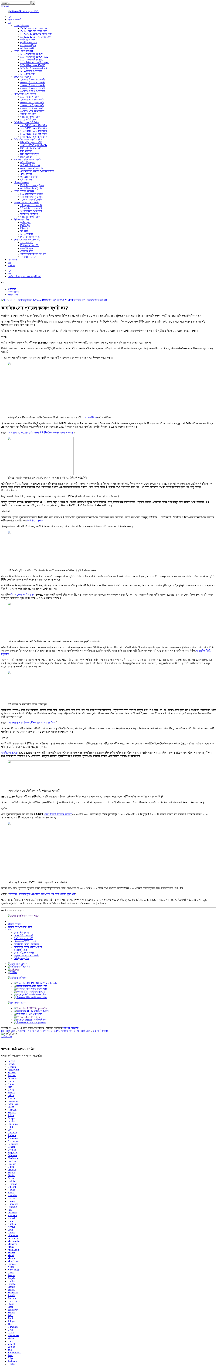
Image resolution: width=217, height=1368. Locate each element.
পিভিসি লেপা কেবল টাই (29, 245)
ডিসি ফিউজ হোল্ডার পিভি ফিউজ (26, 122)
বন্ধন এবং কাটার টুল (28, 256)
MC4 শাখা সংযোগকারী (23, 76)
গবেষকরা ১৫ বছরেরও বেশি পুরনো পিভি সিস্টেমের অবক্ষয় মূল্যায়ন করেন (41, 432)
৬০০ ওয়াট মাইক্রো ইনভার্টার (31, 196)
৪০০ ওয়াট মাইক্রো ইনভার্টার (31, 194)
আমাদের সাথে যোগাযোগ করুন (20, 927)
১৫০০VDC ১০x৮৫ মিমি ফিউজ (33, 131)
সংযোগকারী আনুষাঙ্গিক (29, 214)
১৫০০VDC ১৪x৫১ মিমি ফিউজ (33, 134)
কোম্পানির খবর (13, 291)
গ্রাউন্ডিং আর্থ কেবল (28, 114)
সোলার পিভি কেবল (21, 25)
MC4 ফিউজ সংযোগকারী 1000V (34, 62)
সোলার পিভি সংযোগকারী (23, 51)
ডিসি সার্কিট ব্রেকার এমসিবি (31, 142)
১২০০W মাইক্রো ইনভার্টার (31, 199)
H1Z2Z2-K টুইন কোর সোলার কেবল (35, 36)
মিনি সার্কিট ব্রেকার (84, 1030)
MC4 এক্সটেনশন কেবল (29, 96)
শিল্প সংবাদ (12, 289)
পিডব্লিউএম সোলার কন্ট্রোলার (32, 185)
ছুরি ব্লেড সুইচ (26, 179)
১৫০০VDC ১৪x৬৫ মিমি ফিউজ (33, 136)
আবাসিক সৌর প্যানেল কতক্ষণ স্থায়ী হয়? (24, 276)
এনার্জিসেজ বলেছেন (9, 752)
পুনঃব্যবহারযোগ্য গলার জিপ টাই (33, 254)
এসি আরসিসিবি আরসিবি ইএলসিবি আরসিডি (37, 171)
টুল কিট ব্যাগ (25, 222)
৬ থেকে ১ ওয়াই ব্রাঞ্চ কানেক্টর (32, 111)
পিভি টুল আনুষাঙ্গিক (21, 219)
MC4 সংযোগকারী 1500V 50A (34, 56)
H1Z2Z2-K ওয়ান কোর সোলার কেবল (36, 34)
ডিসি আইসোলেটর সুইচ (29, 154)
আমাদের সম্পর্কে (14, 19)
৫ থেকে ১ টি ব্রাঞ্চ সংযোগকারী (32, 88)
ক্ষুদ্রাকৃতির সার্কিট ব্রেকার (45, 1030)
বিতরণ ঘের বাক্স (26, 156)
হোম (9, 16)
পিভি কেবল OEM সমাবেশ (25, 94)
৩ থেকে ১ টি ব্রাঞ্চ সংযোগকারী (32, 82)
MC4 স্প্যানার (26, 234)
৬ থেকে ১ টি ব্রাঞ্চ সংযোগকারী (32, 91)
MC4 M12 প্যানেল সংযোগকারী (33, 68)
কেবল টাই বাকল (26, 251)
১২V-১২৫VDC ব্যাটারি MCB (33, 145)
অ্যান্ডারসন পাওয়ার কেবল (30, 116)
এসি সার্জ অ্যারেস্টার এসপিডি (32, 168)
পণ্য (9, 22)
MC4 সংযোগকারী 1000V (31, 54)
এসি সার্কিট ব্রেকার (27, 162)
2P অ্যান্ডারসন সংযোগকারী (31, 208)
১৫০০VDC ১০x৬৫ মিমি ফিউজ (33, 128)
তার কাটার (24, 231)
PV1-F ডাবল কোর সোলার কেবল (33, 31)
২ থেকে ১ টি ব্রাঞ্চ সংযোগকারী (32, 79)
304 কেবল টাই (26, 242)
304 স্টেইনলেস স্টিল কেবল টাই (27, 239)
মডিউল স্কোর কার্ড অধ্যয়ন (22, 594)
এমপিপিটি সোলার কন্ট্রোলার (31, 188)
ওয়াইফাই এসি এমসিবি (29, 176)
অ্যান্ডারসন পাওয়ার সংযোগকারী (26, 202)
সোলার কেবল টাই (27, 48)
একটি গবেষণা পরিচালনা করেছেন (58, 814)
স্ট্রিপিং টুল (24, 228)
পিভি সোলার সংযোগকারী (65, 1030)
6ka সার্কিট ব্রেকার (100, 1030)
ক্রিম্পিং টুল (25, 225)
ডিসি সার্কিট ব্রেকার (8, 1030)
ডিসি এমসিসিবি (26, 151)
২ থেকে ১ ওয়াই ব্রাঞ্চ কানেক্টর (32, 99)
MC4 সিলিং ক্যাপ (27, 74)
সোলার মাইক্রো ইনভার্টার (24, 191)
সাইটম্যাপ (75, 1028)
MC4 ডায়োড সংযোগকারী (31, 71)
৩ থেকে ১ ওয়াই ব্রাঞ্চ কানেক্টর (32, 102)
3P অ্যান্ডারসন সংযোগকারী (31, 211)
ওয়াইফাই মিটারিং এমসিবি (30, 165)
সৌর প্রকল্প (12, 259)
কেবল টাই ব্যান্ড (26, 248)
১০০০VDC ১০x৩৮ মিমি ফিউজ (33, 125)
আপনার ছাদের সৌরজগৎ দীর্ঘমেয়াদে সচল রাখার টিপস (32, 722)
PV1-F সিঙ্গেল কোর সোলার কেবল (34, 28)
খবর (9, 262)
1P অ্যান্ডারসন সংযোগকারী (31, 205)
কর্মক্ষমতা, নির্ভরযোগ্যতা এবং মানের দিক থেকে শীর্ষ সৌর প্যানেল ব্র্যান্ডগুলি (42, 894)
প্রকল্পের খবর (13, 294)
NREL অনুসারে (35, 520)
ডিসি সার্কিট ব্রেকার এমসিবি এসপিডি (28, 139)
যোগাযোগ (11, 265)
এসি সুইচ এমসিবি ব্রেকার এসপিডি (27, 159)
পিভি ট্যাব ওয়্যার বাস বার (30, 236)
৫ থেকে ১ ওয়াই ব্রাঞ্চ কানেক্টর (32, 108)
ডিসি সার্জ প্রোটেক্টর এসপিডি (31, 148)
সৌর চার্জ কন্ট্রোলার (21, 182)
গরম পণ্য (66, 1028)
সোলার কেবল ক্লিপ (28, 45)
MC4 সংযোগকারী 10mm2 (32, 59)
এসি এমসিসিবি (26, 174)
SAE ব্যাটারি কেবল (28, 119)
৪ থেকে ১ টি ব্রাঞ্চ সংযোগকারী (32, 85)
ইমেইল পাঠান (6, 1036)
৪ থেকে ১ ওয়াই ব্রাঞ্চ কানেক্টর (32, 105)
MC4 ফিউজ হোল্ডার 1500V (32, 65)
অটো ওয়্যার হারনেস (26, 1030)
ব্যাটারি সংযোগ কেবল (28, 42)
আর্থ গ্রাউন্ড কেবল (27, 39)
